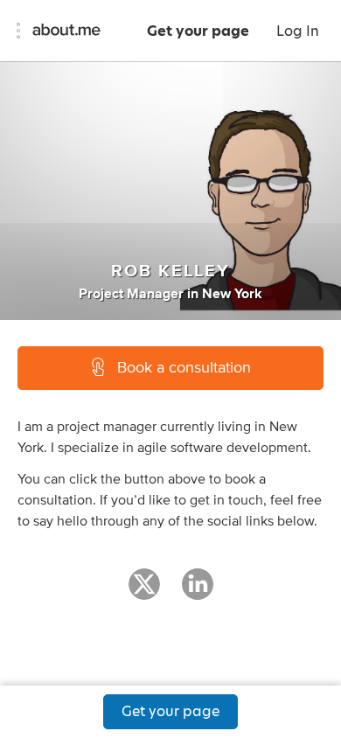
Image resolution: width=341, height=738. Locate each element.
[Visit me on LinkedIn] (197, 592)
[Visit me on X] (144, 592)
